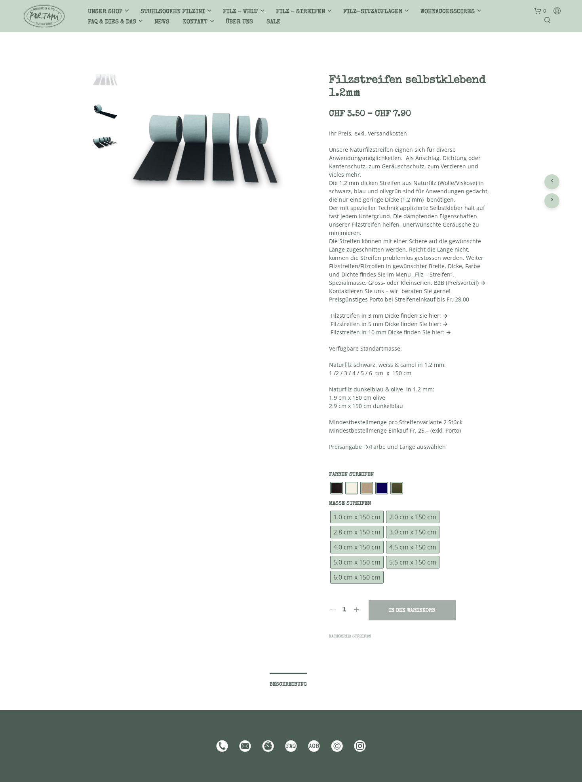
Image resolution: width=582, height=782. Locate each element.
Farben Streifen (351, 474)
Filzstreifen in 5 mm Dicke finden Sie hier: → (388, 324)
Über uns (239, 22)
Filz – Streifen (300, 12)
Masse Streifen (350, 503)
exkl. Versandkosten (380, 133)
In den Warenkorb (412, 610)
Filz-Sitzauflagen (372, 12)
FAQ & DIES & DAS (112, 22)
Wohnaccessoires (447, 12)
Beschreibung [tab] (288, 684)
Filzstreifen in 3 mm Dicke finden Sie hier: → (388, 315)
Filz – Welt (240, 12)
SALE (273, 22)
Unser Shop (105, 12)
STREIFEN (361, 637)
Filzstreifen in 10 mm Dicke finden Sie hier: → (390, 332)
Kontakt (195, 22)
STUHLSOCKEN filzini (173, 12)
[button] (540, 11)
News (161, 22)
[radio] (336, 488)
